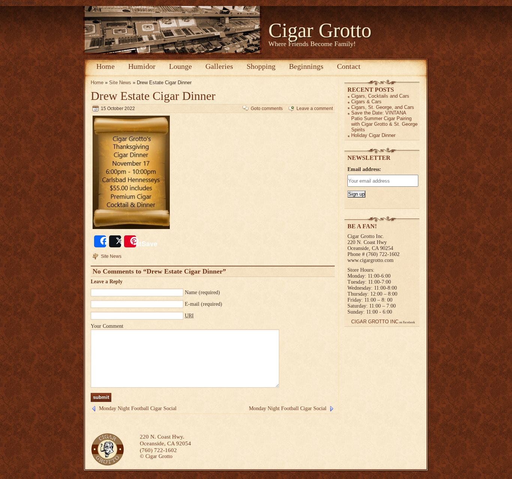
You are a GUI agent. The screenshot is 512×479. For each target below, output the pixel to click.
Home (105, 66)
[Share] (100, 241)
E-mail (192, 304)
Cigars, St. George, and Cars (382, 107)
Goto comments (267, 108)
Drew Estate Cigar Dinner (153, 96)
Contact (349, 66)
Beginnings (306, 66)
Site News (120, 82)
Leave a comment (314, 108)
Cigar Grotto (319, 30)
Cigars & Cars (366, 101)
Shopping (261, 66)
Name (191, 292)
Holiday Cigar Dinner (373, 135)
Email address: (364, 169)
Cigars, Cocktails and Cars (380, 96)
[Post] (115, 241)
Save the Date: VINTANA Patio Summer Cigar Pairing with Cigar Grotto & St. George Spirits (384, 121)
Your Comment (107, 326)
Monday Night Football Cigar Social (138, 408)
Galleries (219, 66)
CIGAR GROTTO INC (374, 321)
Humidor (142, 66)
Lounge (180, 66)
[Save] (130, 241)
